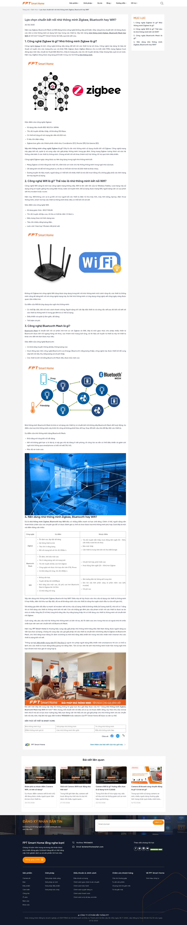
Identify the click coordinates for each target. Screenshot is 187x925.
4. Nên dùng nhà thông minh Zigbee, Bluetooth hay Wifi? (148, 43)
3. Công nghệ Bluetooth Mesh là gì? (148, 37)
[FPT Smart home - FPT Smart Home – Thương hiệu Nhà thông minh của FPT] (33, 3)
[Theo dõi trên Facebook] (136, 849)
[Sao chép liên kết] (123, 736)
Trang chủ (26, 10)
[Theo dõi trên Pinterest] (139, 849)
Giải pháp (87, 3)
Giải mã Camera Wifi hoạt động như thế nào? (75, 788)
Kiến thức (34, 10)
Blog (108, 3)
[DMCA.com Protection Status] (156, 849)
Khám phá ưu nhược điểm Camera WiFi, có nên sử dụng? (39, 788)
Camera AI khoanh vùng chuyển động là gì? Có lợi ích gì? (146, 788)
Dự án (100, 3)
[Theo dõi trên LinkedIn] (143, 849)
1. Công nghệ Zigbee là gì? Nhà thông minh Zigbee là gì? (148, 24)
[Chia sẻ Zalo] (117, 736)
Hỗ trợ (133, 3)
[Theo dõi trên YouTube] (147, 849)
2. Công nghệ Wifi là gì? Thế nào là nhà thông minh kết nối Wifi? (148, 30)
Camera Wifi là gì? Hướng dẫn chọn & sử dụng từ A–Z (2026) (110, 788)
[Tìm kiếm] (162, 3)
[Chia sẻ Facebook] (112, 736)
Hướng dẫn (120, 3)
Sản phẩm (73, 3)
